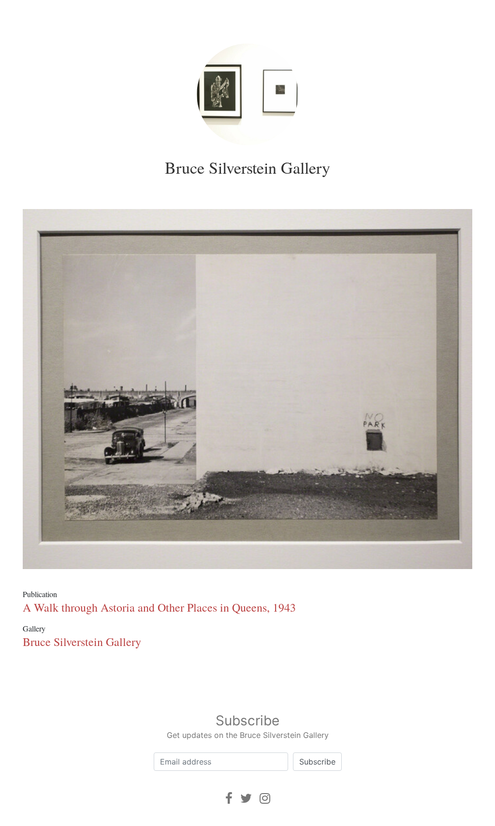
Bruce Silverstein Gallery (247, 167)
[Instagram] (265, 798)
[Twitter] (246, 798)
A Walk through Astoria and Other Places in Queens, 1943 (159, 607)
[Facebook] (228, 798)
